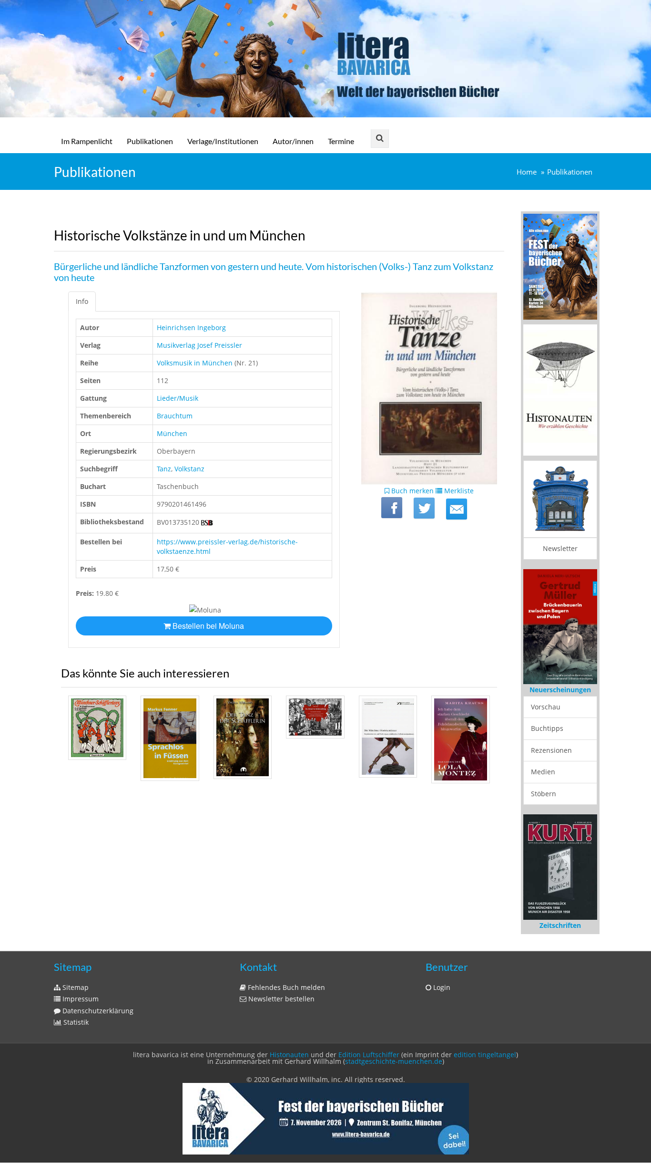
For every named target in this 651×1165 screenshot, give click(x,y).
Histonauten (289, 1054)
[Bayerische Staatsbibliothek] (207, 522)
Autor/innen (293, 141)
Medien (543, 771)
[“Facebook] (391, 507)
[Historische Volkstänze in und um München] (456, 509)
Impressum (80, 998)
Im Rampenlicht (86, 141)
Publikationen (150, 141)
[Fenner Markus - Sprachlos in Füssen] (170, 738)
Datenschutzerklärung (97, 1010)
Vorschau (545, 706)
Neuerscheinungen (560, 689)
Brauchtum (175, 415)
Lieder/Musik (177, 398)
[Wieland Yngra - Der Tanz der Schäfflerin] (243, 737)
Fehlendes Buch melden (285, 987)
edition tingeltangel (485, 1054)
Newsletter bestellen (280, 998)
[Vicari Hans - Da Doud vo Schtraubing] (315, 717)
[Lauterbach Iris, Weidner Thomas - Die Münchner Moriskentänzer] (388, 737)
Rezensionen (551, 750)
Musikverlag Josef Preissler (199, 345)
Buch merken (411, 490)
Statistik (75, 1022)
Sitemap (75, 987)
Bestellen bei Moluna (207, 625)
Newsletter (560, 548)
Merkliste (458, 490)
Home (527, 172)
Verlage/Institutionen (222, 141)
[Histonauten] (560, 265)
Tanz (164, 468)
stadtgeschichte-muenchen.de (393, 1061)
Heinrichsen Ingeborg (191, 327)
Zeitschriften (560, 925)
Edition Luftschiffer (368, 1054)
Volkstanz (189, 468)
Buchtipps (547, 728)
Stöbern (543, 793)
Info (82, 301)
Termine (341, 141)
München (172, 433)
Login (440, 987)
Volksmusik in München (195, 362)
